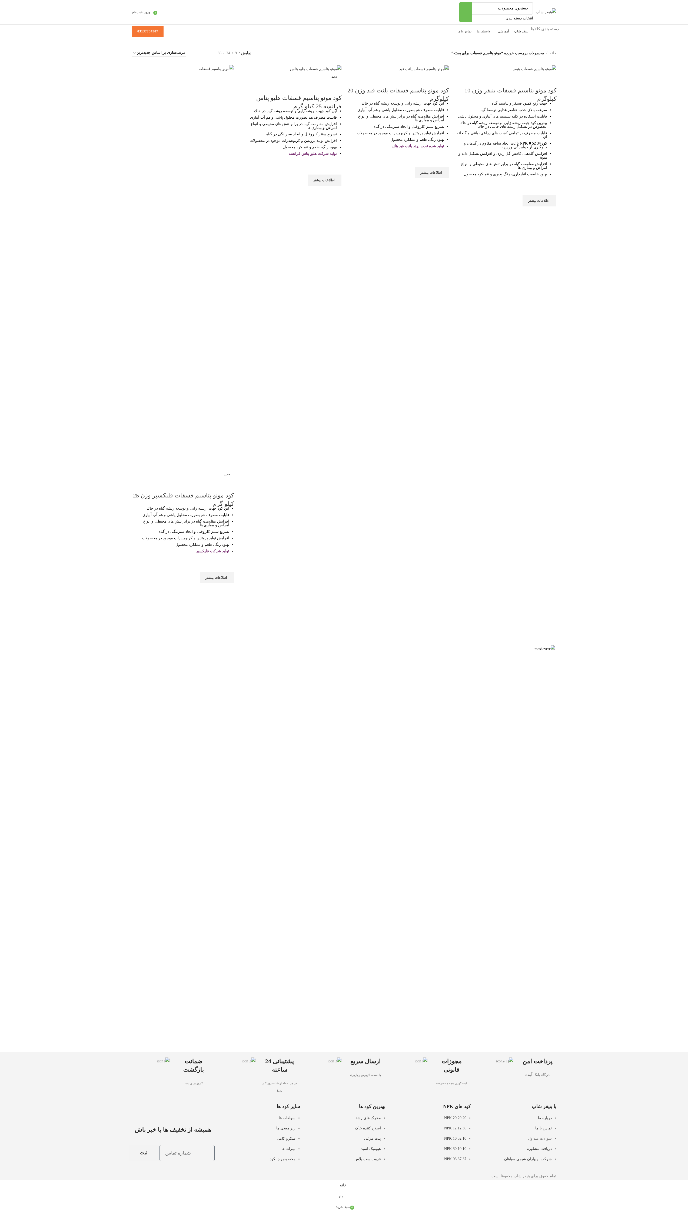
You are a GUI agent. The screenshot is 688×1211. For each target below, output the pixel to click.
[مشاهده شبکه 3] (205, 53)
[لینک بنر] (344, 848)
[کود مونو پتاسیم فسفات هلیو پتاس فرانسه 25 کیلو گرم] (315, 69)
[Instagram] (208, 1111)
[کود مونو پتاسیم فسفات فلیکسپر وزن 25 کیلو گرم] (183, 267)
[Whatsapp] (149, 1111)
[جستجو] (465, 12)
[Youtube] (193, 1111)
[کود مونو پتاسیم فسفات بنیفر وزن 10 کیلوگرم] (534, 69)
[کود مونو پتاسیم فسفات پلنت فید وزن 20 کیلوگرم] (424, 69)
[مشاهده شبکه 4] (196, 53)
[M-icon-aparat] (178, 1111)
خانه (553, 53)
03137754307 (147, 31)
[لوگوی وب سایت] (546, 12)
